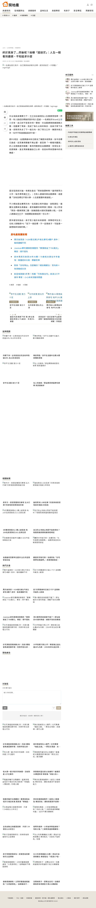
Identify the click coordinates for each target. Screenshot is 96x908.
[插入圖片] (53, 708)
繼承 (15, 15)
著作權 (44, 898)
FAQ (17, 898)
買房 (26, 284)
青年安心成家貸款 (74, 141)
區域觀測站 (19, 10)
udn (4, 47)
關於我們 (77, 898)
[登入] (88, 5)
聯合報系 (61, 898)
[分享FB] (5, 111)
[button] (91, 5)
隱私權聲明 (51, 898)
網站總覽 (85, 898)
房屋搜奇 (32, 10)
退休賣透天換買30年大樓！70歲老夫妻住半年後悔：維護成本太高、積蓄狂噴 (37, 258)
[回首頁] (11, 4)
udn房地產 (10, 47)
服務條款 (38, 898)
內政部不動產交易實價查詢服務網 (80, 132)
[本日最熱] (92, 75)
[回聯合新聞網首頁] (5, 4)
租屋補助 (24, 15)
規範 (5, 708)
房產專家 (56, 10)
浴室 (33, 15)
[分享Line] (5, 117)
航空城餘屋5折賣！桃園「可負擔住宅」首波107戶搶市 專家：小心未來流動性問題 (37, 275)
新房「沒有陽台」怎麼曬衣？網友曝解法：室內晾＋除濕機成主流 (37, 267)
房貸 (12, 284)
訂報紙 (69, 898)
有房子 (67, 10)
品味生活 (44, 10)
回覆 (58, 708)
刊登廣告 (10, 898)
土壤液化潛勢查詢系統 (76, 146)
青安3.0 (6, 15)
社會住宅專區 (73, 137)
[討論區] (5, 123)
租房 (19, 284)
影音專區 (78, 10)
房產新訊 (6, 10)
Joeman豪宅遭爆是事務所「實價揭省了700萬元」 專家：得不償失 (37, 250)
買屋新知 (89, 10)
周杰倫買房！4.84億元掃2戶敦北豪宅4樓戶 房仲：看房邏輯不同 (37, 241)
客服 (22, 898)
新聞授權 (29, 898)
